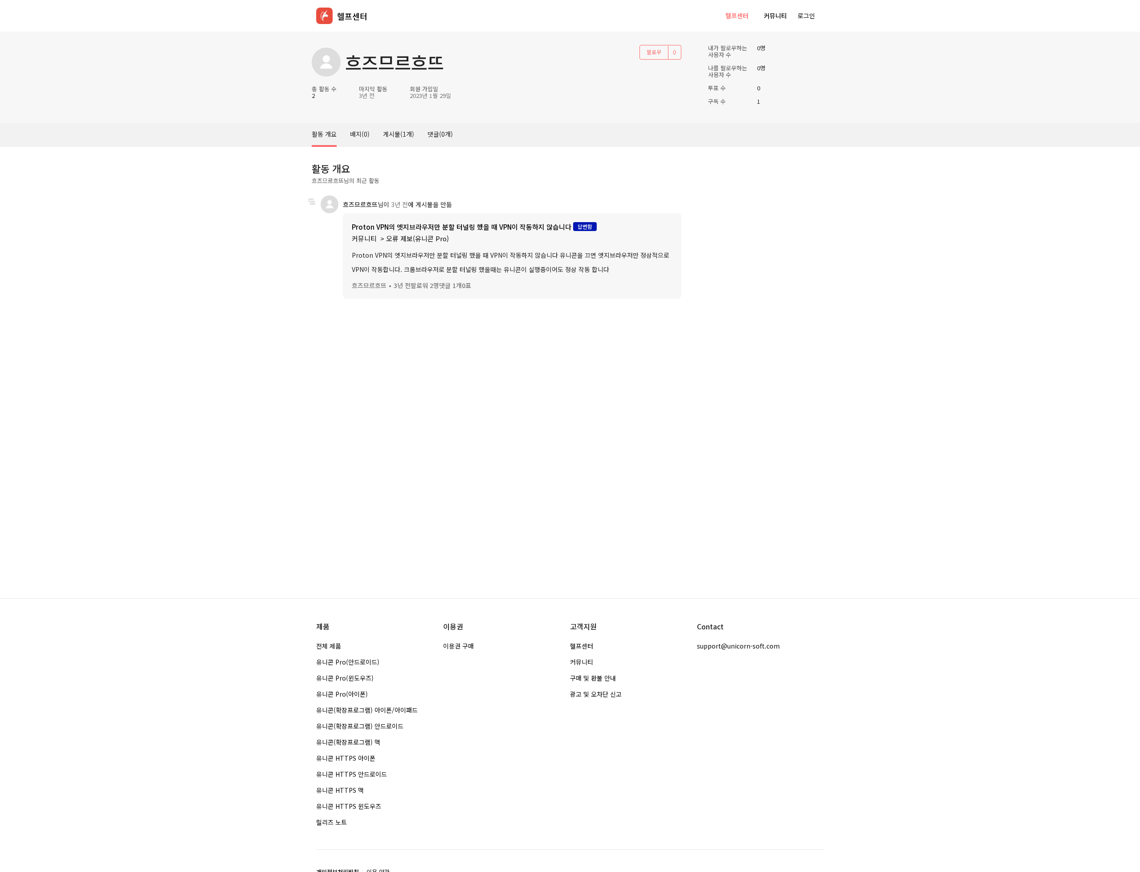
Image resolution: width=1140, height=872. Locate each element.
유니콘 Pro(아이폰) (342, 693)
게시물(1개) (398, 134)
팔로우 (654, 52)
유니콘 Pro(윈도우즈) (345, 677)
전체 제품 (328, 645)
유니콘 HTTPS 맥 (340, 790)
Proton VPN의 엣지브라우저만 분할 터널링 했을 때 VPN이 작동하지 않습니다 (461, 226)
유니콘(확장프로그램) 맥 (348, 742)
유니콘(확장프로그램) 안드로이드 (359, 726)
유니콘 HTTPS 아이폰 (345, 758)
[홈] (324, 16)
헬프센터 (737, 15)
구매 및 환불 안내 (593, 677)
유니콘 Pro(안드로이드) (347, 661)
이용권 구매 (458, 645)
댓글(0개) (440, 134)
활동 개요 (324, 134)
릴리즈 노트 (331, 822)
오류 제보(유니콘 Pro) (417, 238)
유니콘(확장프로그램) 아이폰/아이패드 (367, 710)
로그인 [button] (806, 15)
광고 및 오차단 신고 (596, 693)
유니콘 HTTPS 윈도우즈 (348, 806)
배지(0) (360, 134)
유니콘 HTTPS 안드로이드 (351, 774)
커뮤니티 (775, 15)
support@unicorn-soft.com (738, 645)
